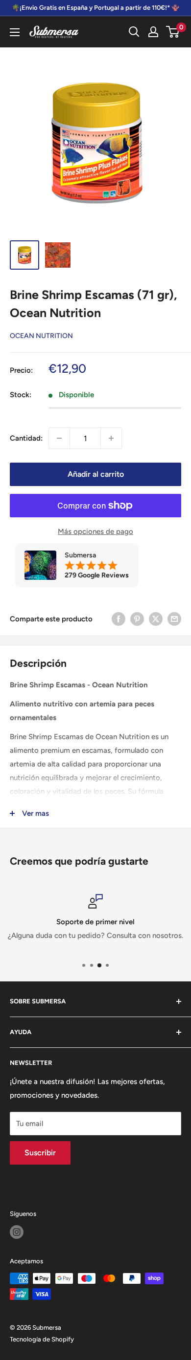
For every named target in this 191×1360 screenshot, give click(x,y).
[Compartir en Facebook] (118, 619)
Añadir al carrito (96, 474)
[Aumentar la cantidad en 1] (111, 438)
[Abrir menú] (15, 32)
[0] (173, 32)
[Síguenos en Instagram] (17, 1232)
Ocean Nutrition (41, 336)
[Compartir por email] (174, 619)
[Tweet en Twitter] (156, 619)
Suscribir (40, 1152)
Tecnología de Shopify (42, 1339)
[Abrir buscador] (134, 31)
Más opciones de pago (95, 531)
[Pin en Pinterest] (137, 619)
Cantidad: (26, 438)
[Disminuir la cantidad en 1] (59, 438)
